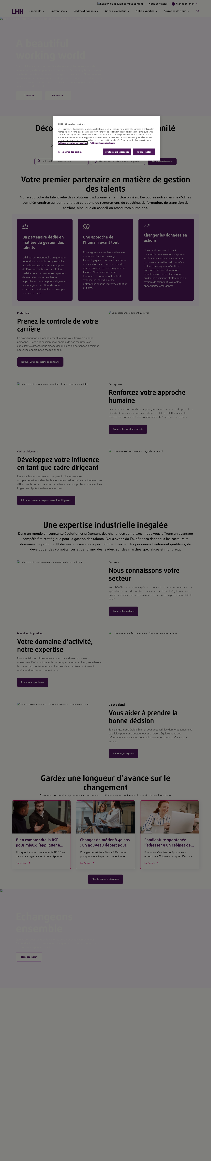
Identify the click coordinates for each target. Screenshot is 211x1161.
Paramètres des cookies (70, 152)
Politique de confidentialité (102, 143)
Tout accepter (144, 152)
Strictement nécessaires (117, 152)
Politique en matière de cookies (72, 143)
